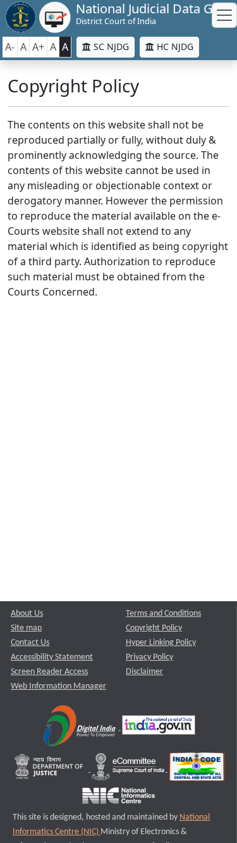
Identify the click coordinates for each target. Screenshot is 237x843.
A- (10, 47)
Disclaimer (144, 672)
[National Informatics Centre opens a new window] (118, 798)
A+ (38, 47)
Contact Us (30, 643)
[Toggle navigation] (224, 15)
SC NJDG (110, 47)
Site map (26, 628)
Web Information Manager (58, 686)
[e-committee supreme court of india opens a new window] (128, 769)
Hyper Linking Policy (161, 643)
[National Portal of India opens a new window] (159, 727)
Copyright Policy (154, 628)
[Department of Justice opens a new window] (50, 769)
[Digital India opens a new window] (80, 727)
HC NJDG (173, 47)
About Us (27, 613)
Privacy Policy (149, 657)
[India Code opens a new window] (196, 769)
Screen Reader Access (49, 672)
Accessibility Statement (52, 657)
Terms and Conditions (163, 613)
